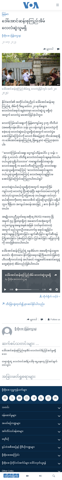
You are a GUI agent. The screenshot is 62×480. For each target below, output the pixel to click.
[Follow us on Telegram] (34, 398)
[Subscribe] (55, 398)
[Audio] (40, 476)
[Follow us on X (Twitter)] (12, 398)
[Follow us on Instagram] (27, 398)
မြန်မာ (5, 14)
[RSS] (41, 398)
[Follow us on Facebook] (5, 398)
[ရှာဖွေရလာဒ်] (54, 476)
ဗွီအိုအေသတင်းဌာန (17, 279)
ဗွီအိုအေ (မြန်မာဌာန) (11, 35)
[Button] (48, 49)
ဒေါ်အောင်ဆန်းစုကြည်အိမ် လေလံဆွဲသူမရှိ (28, 275)
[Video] (27, 476)
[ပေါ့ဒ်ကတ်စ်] (48, 398)
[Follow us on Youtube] (19, 398)
